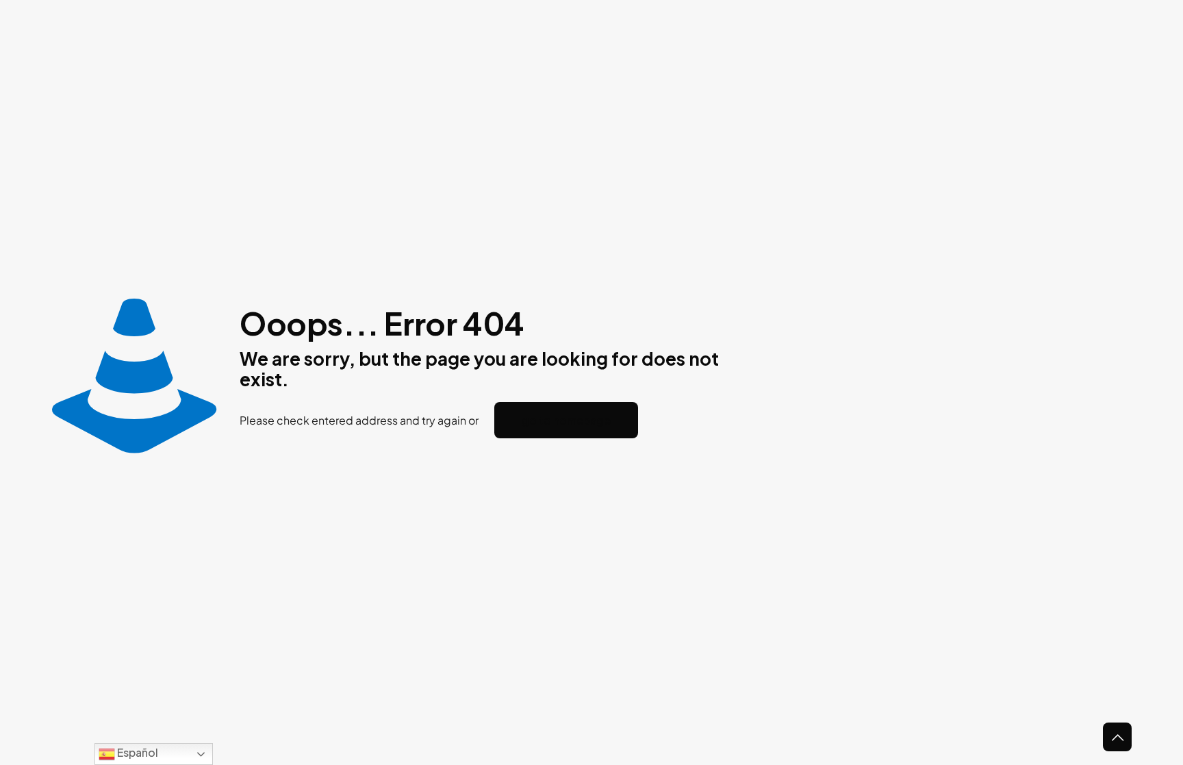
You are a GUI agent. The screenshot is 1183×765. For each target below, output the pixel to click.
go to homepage (566, 420)
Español (136, 752)
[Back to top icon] (1117, 737)
